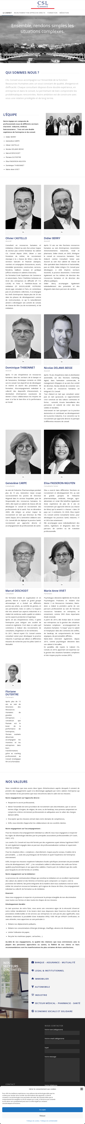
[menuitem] (7, 12)
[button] (82, 1089)
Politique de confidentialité (49, 1121)
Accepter (42, 1110)
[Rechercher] (82, 18)
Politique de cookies (33, 1121)
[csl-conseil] (42, 5)
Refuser (42, 1116)
